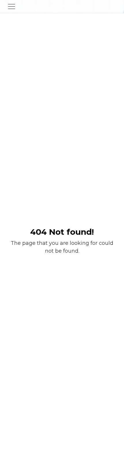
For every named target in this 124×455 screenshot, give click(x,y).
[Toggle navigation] (11, 6)
